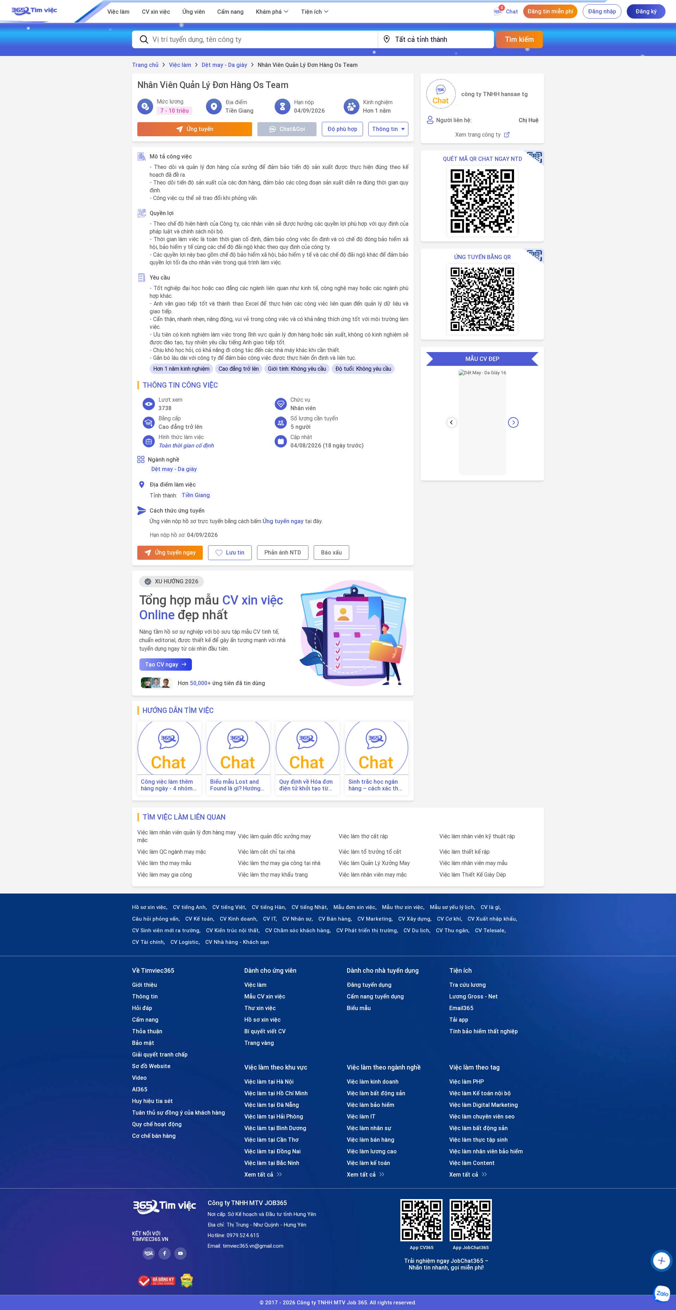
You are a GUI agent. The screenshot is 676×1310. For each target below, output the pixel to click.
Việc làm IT (361, 1116)
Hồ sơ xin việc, (150, 907)
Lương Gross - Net (473, 996)
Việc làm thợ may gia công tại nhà (279, 862)
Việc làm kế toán (368, 1163)
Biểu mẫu (359, 1008)
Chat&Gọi (292, 128)
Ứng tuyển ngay (283, 521)
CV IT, (270, 919)
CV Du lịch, (417, 930)
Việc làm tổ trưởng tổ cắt (370, 851)
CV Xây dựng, (415, 919)
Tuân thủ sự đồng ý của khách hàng (178, 1112)
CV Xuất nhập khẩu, (492, 919)
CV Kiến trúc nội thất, (233, 930)
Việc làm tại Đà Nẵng (271, 1105)
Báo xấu (331, 552)
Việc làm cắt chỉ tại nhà (266, 851)
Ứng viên (193, 11)
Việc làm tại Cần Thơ (271, 1139)
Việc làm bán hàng (370, 1139)
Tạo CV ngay (161, 664)
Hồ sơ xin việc (262, 1019)
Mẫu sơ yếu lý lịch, (452, 907)
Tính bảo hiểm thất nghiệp (483, 1031)
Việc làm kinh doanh (373, 1081)
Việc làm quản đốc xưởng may (274, 836)
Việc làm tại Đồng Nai (272, 1151)
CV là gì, (491, 907)
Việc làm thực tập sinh (478, 1139)
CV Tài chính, (148, 942)
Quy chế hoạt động (157, 1124)
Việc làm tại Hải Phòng (273, 1116)
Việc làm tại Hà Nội (269, 1081)
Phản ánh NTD (282, 552)
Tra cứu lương (467, 985)
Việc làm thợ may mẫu (164, 862)
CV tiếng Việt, (229, 907)
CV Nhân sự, (297, 919)
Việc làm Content (472, 1163)
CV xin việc (156, 11)
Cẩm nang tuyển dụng (375, 996)
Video (139, 1077)
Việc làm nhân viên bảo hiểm (486, 1151)
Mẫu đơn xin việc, (355, 907)
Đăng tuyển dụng (369, 985)
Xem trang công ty (478, 134)
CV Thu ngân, (453, 930)
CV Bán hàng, (335, 919)
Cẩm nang (230, 11)
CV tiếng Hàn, (269, 907)
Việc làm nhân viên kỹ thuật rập (477, 836)
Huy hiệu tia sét (152, 1101)
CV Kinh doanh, (239, 919)
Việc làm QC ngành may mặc (171, 851)
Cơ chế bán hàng (154, 1136)
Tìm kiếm (519, 39)
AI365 (140, 1089)
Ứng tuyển (200, 128)
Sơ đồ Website (151, 1066)
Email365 (461, 1008)
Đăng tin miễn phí (550, 11)
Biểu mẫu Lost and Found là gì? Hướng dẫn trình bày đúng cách (235, 785)
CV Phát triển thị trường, (367, 930)
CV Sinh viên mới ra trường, (166, 930)
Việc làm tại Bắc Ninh (271, 1163)
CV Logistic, (185, 942)
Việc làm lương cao (372, 1151)
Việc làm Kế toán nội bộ (480, 1093)
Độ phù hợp (342, 128)
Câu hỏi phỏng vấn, (156, 919)
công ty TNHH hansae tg (494, 94)
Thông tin (385, 128)
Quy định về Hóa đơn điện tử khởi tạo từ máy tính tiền (306, 785)
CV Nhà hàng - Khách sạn (237, 942)
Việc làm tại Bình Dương (275, 1128)
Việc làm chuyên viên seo (482, 1116)
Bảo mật (143, 1043)
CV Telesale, (490, 930)
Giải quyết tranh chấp (160, 1054)
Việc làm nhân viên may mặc (373, 874)
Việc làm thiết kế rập (464, 851)
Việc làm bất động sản (376, 1093)
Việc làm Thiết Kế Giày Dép (472, 874)
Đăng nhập (602, 11)
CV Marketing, (375, 919)
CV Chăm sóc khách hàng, (298, 930)
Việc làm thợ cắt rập (363, 836)
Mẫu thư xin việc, (403, 907)
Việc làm (118, 11)
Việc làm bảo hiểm (370, 1105)
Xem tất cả (258, 1174)
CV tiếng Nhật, (310, 907)
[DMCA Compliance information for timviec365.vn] (187, 1281)
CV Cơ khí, (449, 919)
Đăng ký (646, 11)
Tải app (458, 1019)
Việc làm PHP (466, 1081)
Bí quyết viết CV (265, 1031)
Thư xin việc (260, 1008)
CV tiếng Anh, (190, 907)
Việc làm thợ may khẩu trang (273, 874)
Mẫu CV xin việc (264, 996)
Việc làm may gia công (164, 874)
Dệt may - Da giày (174, 468)
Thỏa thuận (147, 1031)
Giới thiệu (144, 985)
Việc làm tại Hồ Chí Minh (276, 1093)
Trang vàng (259, 1043)
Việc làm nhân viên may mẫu (473, 862)
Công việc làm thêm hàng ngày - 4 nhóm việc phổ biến (167, 785)
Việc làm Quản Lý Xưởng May (374, 862)
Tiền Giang (196, 495)
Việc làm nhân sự (369, 1128)
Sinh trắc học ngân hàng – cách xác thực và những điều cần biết (377, 785)
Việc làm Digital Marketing (483, 1105)
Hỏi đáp (142, 1008)
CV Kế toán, (199, 919)
